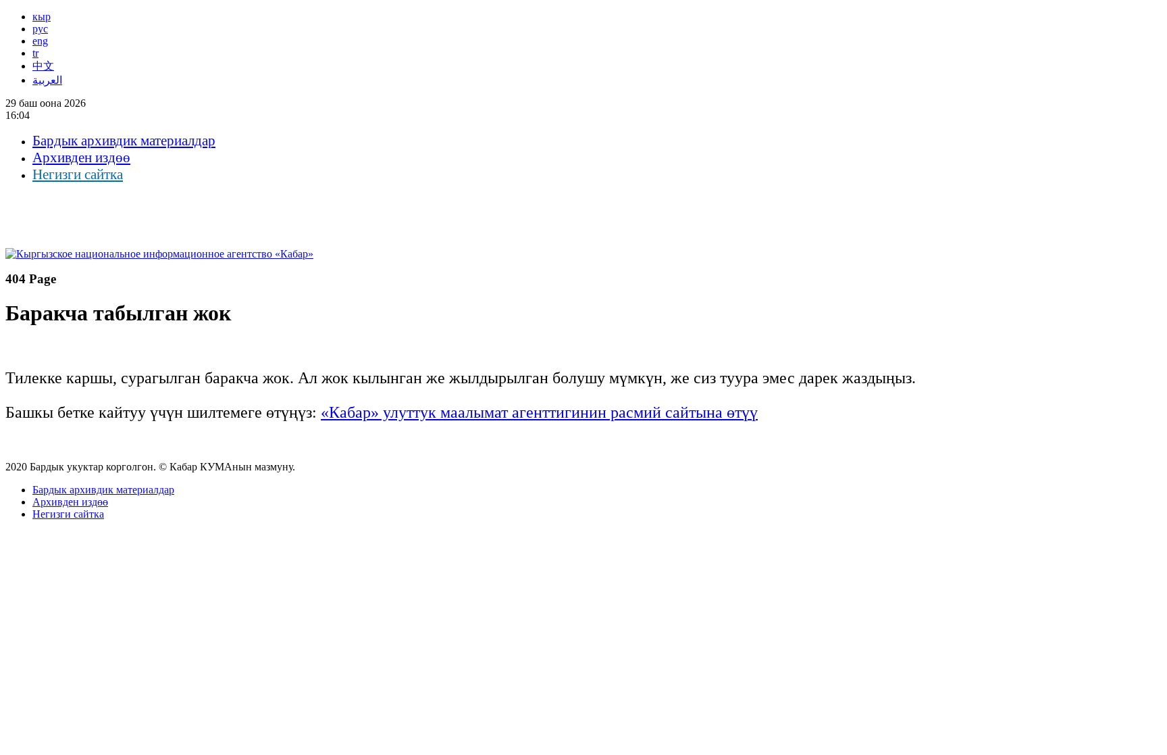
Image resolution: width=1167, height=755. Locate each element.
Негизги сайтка (77, 174)
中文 (43, 66)
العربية (47, 80)
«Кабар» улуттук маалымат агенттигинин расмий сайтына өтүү (539, 412)
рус (40, 28)
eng (40, 41)
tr (35, 53)
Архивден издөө (81, 157)
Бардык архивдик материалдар (123, 140)
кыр (41, 16)
